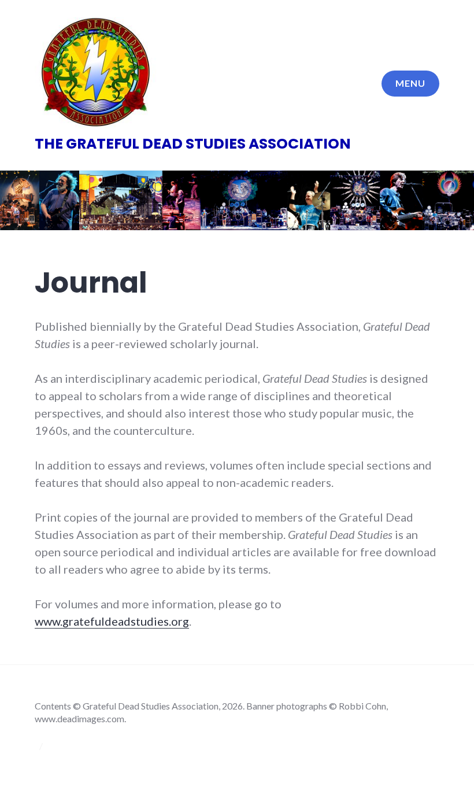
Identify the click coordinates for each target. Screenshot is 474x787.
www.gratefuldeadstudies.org (112, 621)
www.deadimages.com (79, 718)
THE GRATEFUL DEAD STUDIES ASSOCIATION (193, 144)
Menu (410, 82)
